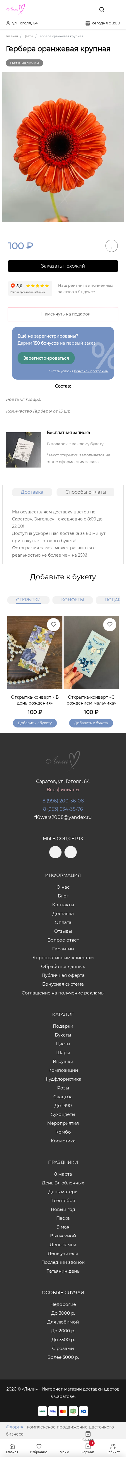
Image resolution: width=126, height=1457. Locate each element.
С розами (63, 1348)
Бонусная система (63, 984)
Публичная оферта (63, 975)
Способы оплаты (85, 492)
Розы (63, 1088)
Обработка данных (63, 966)
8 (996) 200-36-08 (63, 801)
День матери (63, 1191)
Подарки (63, 1026)
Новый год (63, 1209)
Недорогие (63, 1304)
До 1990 (63, 1105)
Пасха (63, 1218)
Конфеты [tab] (72, 600)
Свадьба (63, 1096)
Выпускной (63, 1236)
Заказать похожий (63, 266)
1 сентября (63, 1200)
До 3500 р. (63, 1339)
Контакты (63, 904)
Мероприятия (63, 1123)
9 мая (63, 1227)
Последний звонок (63, 1262)
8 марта (63, 1174)
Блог (63, 896)
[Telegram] (76, 9)
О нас (63, 887)
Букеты (63, 1035)
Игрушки (63, 1061)
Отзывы (63, 931)
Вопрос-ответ (63, 940)
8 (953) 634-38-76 (63, 809)
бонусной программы (91, 371)
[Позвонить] (115, 9)
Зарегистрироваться (46, 358)
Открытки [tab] (28, 600)
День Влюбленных (63, 1183)
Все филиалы (63, 789)
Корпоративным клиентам (63, 957)
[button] (111, 664)
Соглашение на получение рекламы (63, 993)
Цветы (63, 1044)
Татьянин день (63, 1271)
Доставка (32, 492)
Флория (14, 1427)
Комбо (63, 1132)
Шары (63, 1052)
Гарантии (63, 949)
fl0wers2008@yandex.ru (63, 817)
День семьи (63, 1244)
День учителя (63, 1253)
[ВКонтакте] (88, 9)
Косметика (63, 1141)
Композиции (63, 1070)
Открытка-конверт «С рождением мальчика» (91, 700)
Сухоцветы (63, 1114)
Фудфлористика (63, 1079)
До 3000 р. (63, 1313)
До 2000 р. (63, 1331)
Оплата (63, 922)
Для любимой (63, 1322)
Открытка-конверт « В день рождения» (35, 700)
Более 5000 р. (63, 1357)
